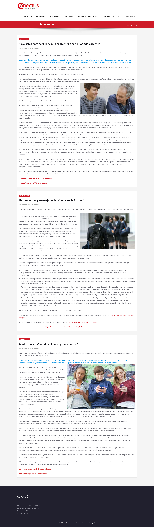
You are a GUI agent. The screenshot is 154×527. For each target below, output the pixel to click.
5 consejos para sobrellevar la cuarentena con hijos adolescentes (59, 44)
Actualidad (34, 48)
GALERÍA (107, 16)
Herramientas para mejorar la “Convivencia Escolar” (51, 200)
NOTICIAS (116, 16)
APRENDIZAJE (69, 16)
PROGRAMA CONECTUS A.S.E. (88, 16)
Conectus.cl (70, 523)
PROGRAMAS (40, 16)
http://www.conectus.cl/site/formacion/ (83, 322)
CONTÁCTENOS (129, 16)
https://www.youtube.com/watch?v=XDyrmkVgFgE (63, 327)
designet (92, 523)
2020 (135, 25)
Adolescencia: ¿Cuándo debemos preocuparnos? (49, 344)
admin (24, 48)
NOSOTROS (28, 16)
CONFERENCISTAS (55, 16)
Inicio (129, 25)
